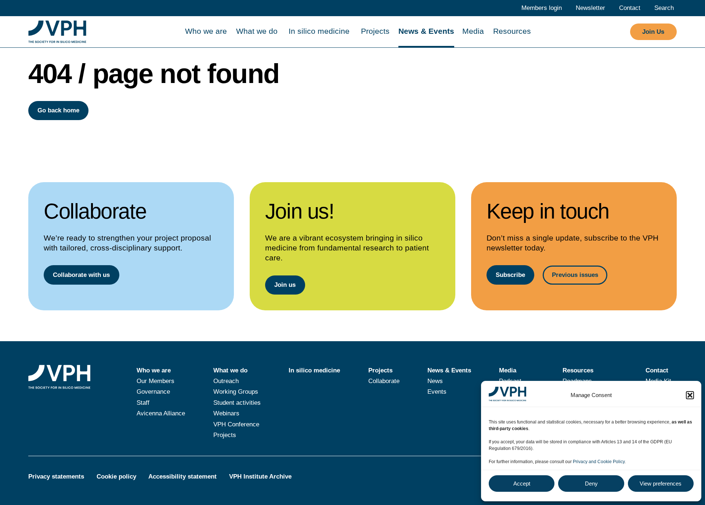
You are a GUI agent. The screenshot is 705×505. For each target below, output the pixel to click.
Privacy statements (56, 476)
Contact (629, 7)
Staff (143, 402)
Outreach (226, 381)
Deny (591, 483)
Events (436, 391)
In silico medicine (319, 31)
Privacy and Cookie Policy (599, 461)
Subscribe (510, 274)
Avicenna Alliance (161, 413)
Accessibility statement (182, 476)
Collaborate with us (81, 274)
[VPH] (57, 31)
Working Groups (235, 391)
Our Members (155, 381)
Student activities (237, 402)
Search (664, 7)
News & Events (426, 31)
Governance (153, 391)
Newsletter (590, 7)
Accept (521, 483)
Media (473, 31)
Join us (285, 284)
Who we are (206, 31)
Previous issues (575, 274)
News (435, 381)
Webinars (226, 413)
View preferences (661, 483)
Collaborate (384, 381)
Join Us (653, 31)
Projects (375, 31)
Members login (541, 7)
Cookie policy (116, 476)
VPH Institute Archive (260, 476)
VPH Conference (236, 424)
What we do (257, 31)
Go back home (58, 110)
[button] (690, 395)
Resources (512, 31)
